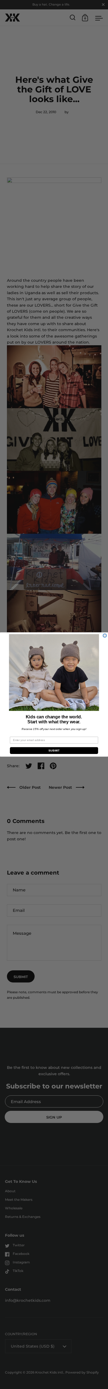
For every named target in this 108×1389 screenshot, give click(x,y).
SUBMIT (54, 750)
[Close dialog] (105, 636)
